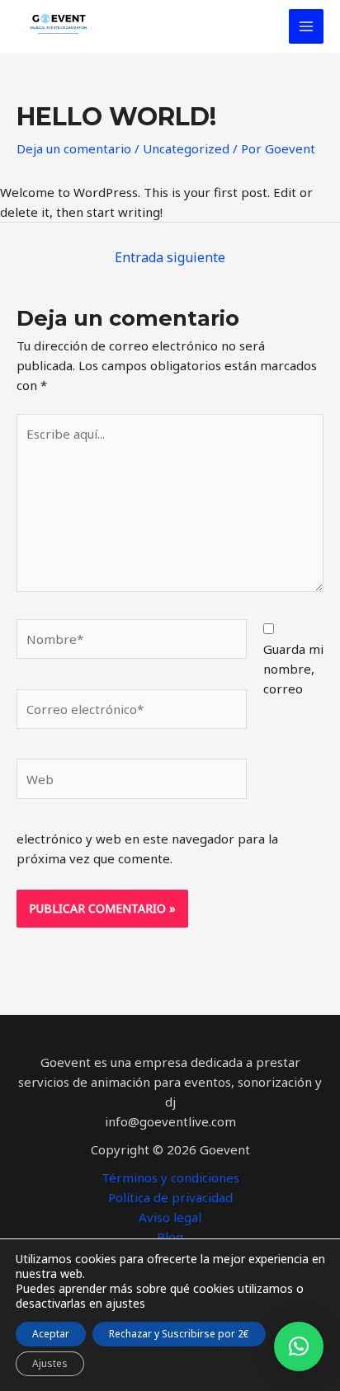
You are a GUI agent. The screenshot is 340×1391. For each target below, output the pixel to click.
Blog (170, 1237)
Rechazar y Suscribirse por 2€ (179, 1334)
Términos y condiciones (170, 1177)
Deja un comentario (74, 148)
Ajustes (50, 1363)
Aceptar (50, 1334)
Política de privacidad (170, 1197)
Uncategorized (186, 148)
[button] (298, 1346)
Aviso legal (170, 1217)
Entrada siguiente (170, 257)
